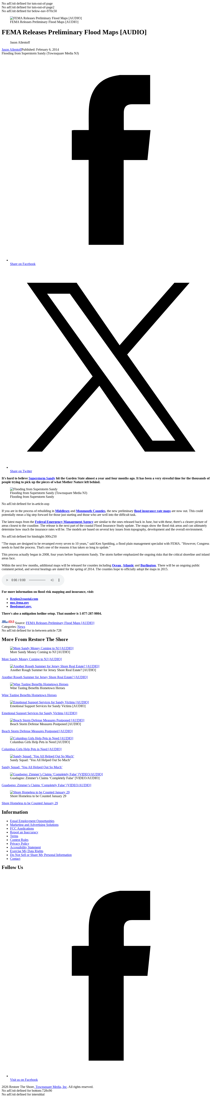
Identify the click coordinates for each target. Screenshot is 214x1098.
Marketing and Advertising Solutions (34, 824)
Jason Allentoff (12, 49)
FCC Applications (22, 828)
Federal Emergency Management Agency (64, 522)
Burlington (148, 565)
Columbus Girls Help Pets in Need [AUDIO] (31, 749)
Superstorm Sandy (42, 478)
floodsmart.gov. (21, 606)
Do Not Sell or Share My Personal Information (41, 855)
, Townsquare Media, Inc (50, 1087)
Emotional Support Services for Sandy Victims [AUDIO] (39, 713)
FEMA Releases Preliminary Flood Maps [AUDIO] (60, 623)
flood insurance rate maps (152, 511)
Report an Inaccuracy (24, 832)
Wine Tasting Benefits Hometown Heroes (29, 695)
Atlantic (128, 565)
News (21, 626)
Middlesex (62, 511)
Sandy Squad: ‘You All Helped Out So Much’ (32, 767)
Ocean (116, 565)
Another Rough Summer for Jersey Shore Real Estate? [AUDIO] (45, 677)
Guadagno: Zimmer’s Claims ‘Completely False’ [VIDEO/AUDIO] (46, 785)
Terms (14, 836)
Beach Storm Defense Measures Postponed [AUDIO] (37, 731)
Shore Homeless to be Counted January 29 (30, 803)
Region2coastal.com (24, 599)
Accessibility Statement (25, 847)
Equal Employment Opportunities (32, 821)
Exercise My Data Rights (26, 851)
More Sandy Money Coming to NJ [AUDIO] (32, 659)
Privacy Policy (19, 843)
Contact (15, 858)
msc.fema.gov (19, 602)
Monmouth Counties (90, 511)
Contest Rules (19, 840)
